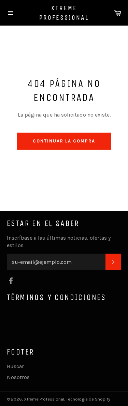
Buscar (15, 366)
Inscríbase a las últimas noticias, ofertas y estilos (59, 242)
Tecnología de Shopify (88, 399)
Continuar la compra (64, 141)
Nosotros (18, 377)
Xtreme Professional (64, 12)
